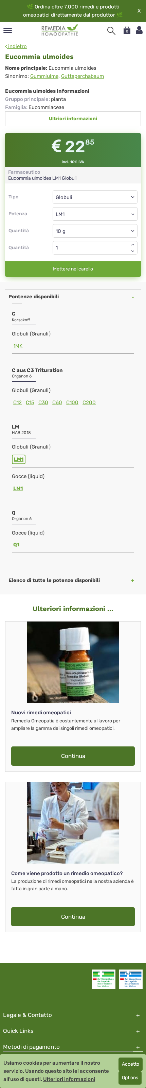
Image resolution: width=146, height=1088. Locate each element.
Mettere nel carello (73, 269)
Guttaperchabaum (82, 76)
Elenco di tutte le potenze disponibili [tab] (54, 580)
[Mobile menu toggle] (7, 31)
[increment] (133, 244)
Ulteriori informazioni (69, 1079)
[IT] (59, 30)
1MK (17, 346)
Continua (73, 756)
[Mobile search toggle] (111, 30)
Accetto (130, 1064)
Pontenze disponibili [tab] (33, 296)
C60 (57, 402)
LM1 (18, 459)
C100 (72, 402)
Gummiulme (44, 76)
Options (130, 1078)
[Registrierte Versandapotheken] (103, 979)
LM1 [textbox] (60, 214)
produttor (104, 15)
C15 (30, 402)
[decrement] (133, 251)
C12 (17, 402)
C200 (89, 402)
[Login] (139, 30)
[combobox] (95, 214)
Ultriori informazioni (73, 119)
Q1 (16, 545)
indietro (17, 46)
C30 (43, 402)
